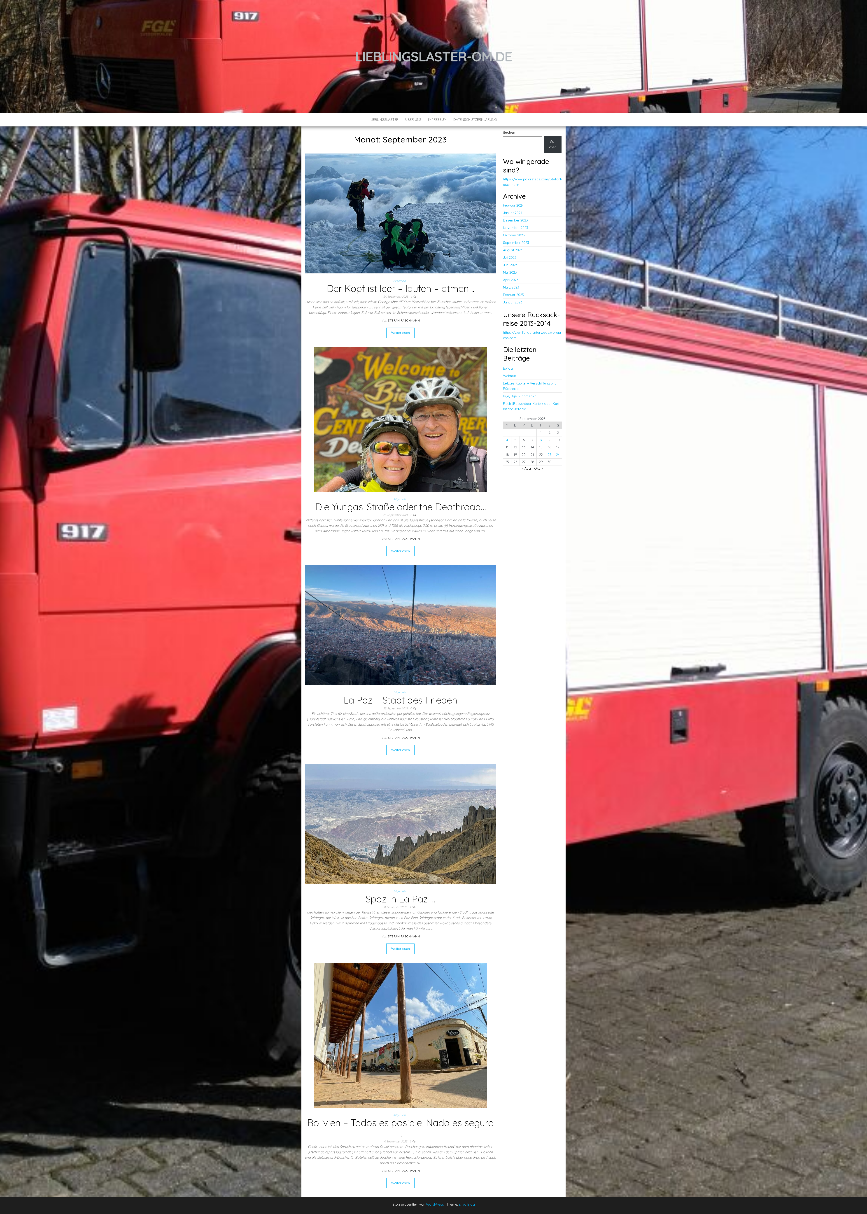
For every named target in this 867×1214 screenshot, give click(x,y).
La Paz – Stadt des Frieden (400, 700)
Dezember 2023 (515, 220)
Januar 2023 (512, 302)
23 (549, 454)
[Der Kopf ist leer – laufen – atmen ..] (400, 213)
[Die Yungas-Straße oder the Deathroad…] (400, 419)
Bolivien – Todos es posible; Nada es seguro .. (400, 1128)
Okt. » (538, 468)
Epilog (508, 368)
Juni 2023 (510, 265)
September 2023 (516, 242)
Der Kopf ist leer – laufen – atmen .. (400, 288)
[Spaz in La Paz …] (400, 824)
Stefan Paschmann (404, 320)
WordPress (435, 1204)
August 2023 (512, 250)
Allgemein (399, 280)
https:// (509, 332)
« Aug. (526, 468)
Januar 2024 (512, 213)
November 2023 (515, 228)
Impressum (437, 119)
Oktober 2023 (514, 235)
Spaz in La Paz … (400, 899)
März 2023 (511, 287)
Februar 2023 (513, 295)
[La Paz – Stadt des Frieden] (400, 625)
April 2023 (510, 280)
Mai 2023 (510, 272)
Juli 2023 (509, 257)
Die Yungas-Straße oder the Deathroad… (400, 507)
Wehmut (509, 376)
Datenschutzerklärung (475, 119)
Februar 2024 (513, 205)
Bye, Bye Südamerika (519, 396)
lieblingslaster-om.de (433, 56)
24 (558, 454)
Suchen (509, 132)
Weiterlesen (400, 333)
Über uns (413, 119)
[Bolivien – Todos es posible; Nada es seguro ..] (400, 1035)
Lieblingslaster (385, 119)
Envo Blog (467, 1204)
